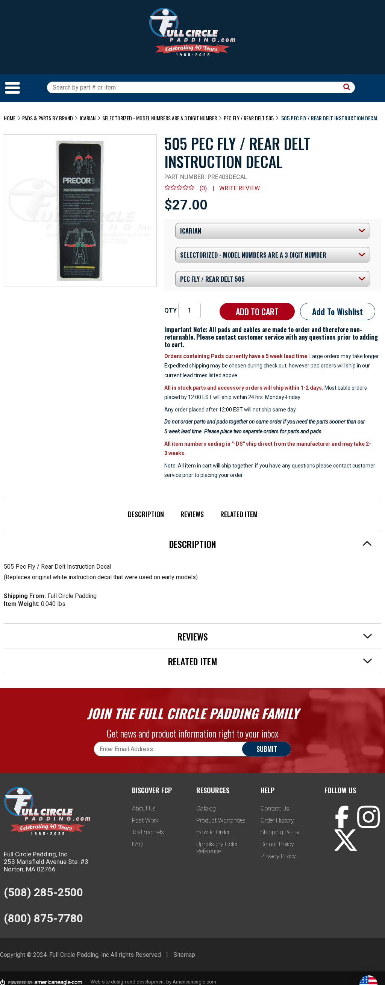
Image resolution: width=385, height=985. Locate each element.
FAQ (137, 844)
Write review (239, 188)
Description (146, 514)
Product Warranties (221, 820)
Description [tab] (192, 544)
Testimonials (148, 832)
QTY (170, 310)
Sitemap (184, 954)
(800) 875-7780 (43, 918)
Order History (277, 820)
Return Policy (277, 844)
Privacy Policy (278, 856)
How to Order (213, 832)
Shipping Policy (280, 832)
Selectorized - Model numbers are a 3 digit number (159, 118)
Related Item (239, 514)
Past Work (145, 820)
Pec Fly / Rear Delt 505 (249, 118)
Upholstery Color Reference (217, 848)
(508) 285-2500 (43, 892)
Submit (266, 749)
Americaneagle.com (194, 982)
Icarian (87, 118)
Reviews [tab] (192, 636)
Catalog (206, 808)
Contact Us (275, 808)
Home (9, 118)
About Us (144, 808)
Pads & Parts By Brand (47, 118)
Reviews (192, 514)
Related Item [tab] (192, 661)
